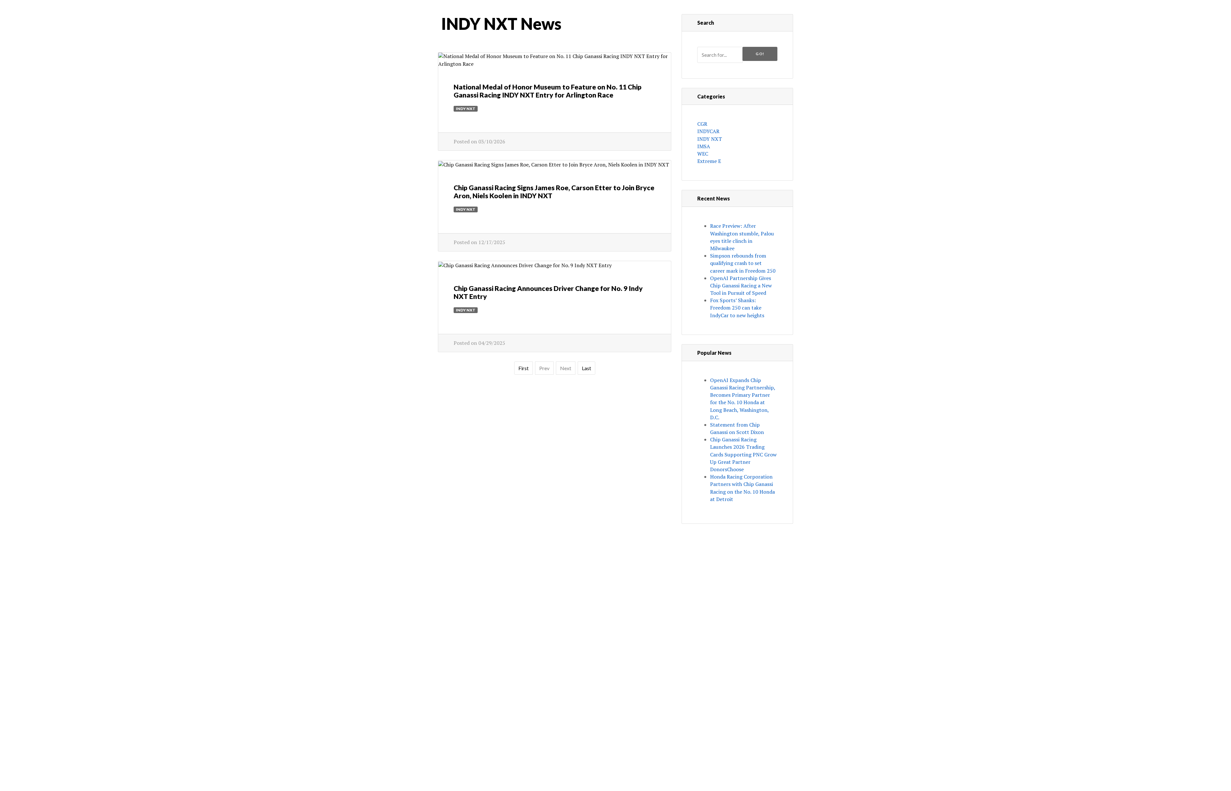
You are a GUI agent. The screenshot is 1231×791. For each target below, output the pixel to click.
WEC (702, 153)
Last (586, 368)
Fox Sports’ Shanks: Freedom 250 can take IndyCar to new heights (737, 308)
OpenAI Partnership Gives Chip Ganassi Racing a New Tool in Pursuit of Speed (741, 285)
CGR (702, 123)
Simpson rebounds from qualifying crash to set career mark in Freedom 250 (742, 263)
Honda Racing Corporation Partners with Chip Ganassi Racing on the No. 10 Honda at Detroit (742, 488)
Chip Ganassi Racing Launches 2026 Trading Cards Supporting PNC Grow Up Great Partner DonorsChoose (743, 454)
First (523, 368)
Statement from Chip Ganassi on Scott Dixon (737, 428)
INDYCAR (708, 131)
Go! (760, 53)
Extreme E (709, 161)
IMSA (703, 146)
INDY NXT (465, 108)
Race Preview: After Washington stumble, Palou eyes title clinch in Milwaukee (742, 237)
